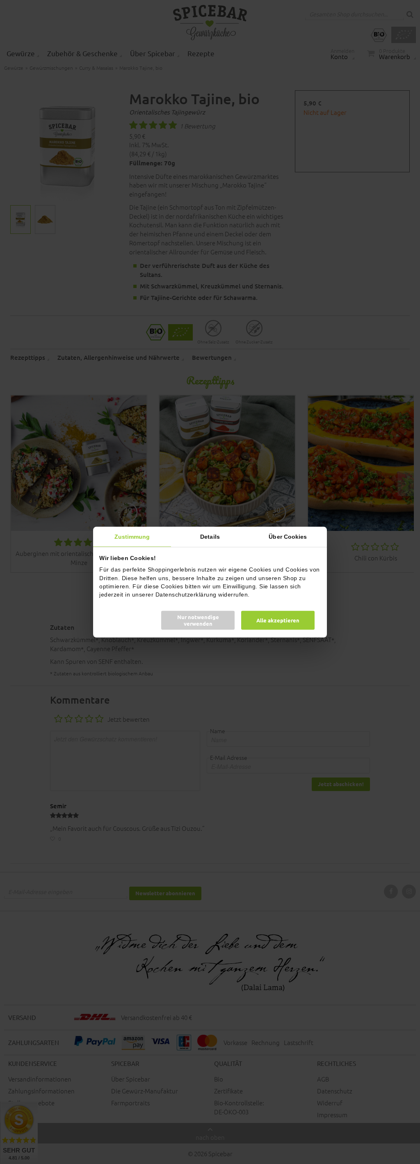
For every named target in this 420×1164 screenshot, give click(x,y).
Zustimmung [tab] (132, 536)
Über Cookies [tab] (288, 536)
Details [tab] (210, 536)
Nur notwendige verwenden (198, 620)
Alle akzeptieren (277, 620)
